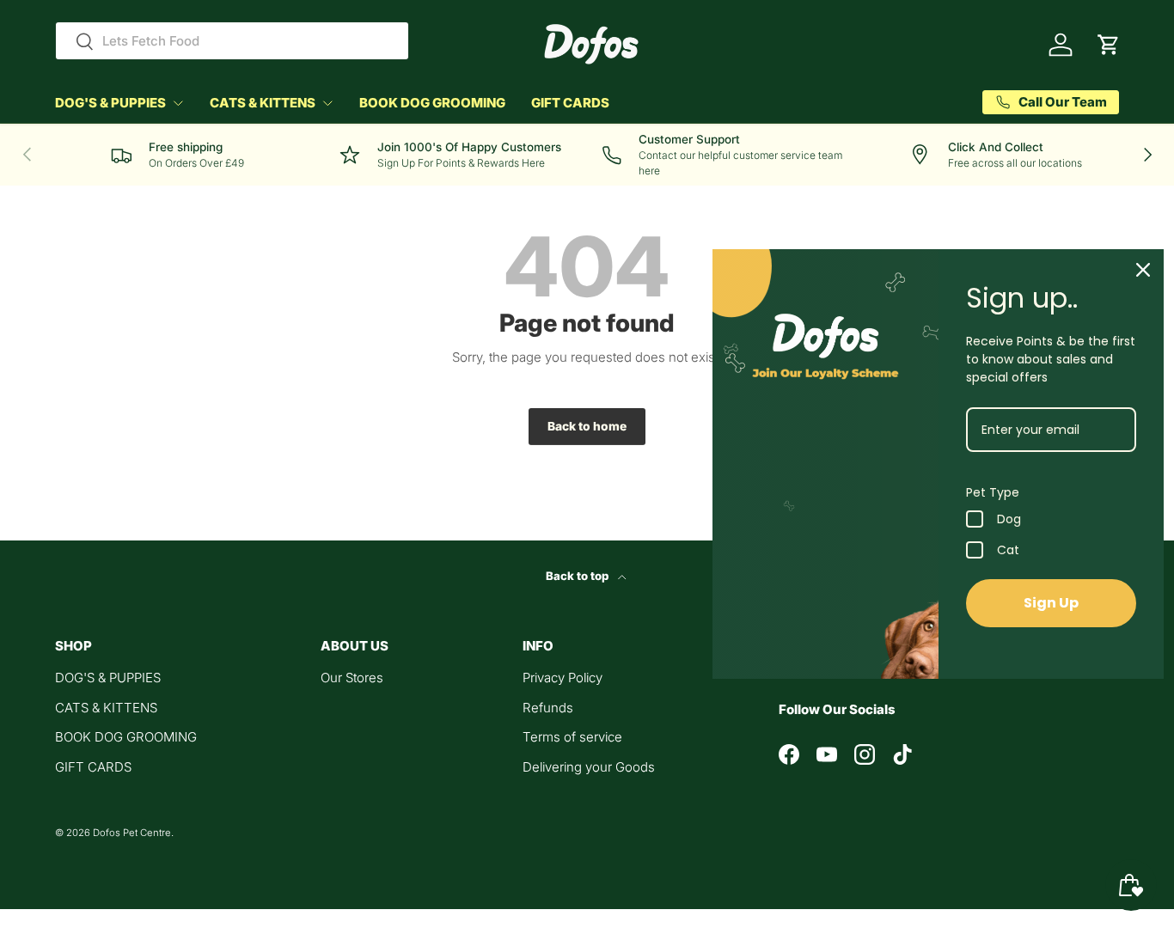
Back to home (587, 426)
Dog (1009, 519)
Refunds (548, 707)
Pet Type (992, 492)
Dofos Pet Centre (132, 833)
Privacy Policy (562, 677)
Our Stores (352, 677)
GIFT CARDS (570, 103)
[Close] (1143, 269)
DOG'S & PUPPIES (110, 103)
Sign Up (1051, 603)
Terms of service (572, 737)
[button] (1109, 45)
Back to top (578, 576)
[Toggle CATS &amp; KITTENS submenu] (327, 103)
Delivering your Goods (589, 767)
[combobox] (232, 40)
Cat (1008, 550)
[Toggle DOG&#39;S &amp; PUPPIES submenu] (178, 103)
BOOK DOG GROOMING (432, 103)
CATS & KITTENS (262, 103)
